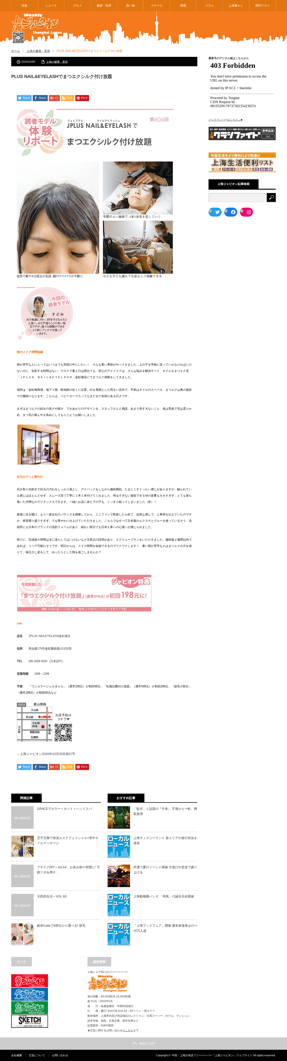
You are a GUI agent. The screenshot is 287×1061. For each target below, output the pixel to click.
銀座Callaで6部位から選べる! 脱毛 (61, 925)
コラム (209, 5)
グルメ (77, 5)
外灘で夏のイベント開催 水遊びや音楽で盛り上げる (165, 869)
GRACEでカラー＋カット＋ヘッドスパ (64, 808)
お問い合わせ (60, 1055)
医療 (183, 5)
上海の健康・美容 (38, 51)
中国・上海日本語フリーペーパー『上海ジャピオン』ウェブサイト (212, 1055)
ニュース (51, 5)
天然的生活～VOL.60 (52, 896)
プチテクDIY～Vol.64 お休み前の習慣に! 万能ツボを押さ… (68, 869)
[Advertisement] (194, 28)
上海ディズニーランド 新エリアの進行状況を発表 (165, 840)
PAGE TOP (147, 1043)
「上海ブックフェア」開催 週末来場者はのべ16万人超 (165, 928)
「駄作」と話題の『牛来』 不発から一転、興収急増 (165, 811)
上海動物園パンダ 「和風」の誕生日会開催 (163, 896)
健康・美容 (104, 5)
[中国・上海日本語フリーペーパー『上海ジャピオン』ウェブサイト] (37, 28)
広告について (37, 1055)
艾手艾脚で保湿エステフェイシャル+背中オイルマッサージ (67, 840)
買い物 (130, 5)
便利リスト (262, 5)
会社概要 (16, 1055)
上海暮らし (236, 5)
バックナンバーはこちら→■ (225, 119)
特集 (24, 5)
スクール (157, 5)
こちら (129, 1030)
